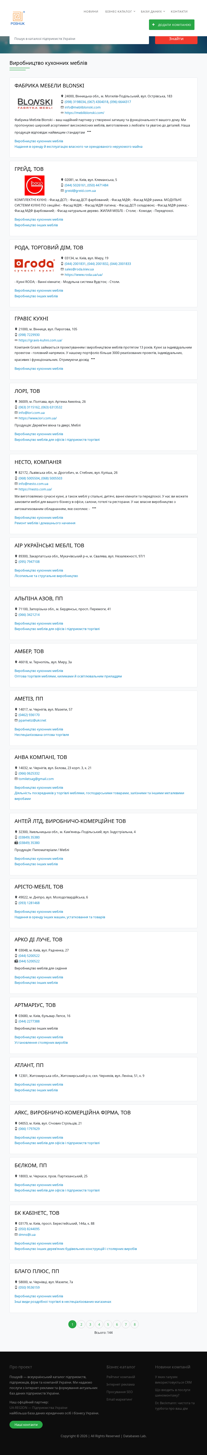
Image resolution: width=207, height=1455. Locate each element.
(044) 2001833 (120, 263)
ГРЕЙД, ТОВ (29, 168)
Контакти (179, 11)
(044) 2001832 (97, 263)
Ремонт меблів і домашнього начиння (45, 523)
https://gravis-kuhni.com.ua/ (40, 340)
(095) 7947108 (29, 561)
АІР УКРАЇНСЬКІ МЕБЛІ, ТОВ (49, 545)
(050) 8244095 (29, 1229)
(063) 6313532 (51, 407)
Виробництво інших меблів (36, 225)
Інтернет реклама (121, 1384)
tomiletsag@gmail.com (36, 779)
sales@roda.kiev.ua (79, 269)
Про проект (21, 1367)
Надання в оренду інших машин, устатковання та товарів (60, 917)
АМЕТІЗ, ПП (29, 698)
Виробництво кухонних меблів (39, 141)
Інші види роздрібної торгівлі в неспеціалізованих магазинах (63, 1301)
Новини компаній (172, 1367)
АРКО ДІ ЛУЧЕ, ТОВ (38, 939)
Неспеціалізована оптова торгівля (42, 734)
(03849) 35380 (29, 837)
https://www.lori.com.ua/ (38, 418)
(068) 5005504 (29, 478)
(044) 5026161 (75, 185)
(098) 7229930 (29, 335)
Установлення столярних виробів (41, 1042)
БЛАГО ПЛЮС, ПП (37, 1271)
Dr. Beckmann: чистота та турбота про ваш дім (175, 1406)
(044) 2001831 (75, 263)
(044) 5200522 (29, 955)
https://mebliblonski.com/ (84, 113)
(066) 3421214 (29, 614)
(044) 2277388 (29, 1021)
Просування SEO (120, 1392)
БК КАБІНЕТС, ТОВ (37, 1212)
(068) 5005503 (51, 478)
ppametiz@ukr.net (32, 720)
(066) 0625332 (29, 773)
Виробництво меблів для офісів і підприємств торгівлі (57, 439)
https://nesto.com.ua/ (35, 489)
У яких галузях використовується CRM (173, 1380)
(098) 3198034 (75, 102)
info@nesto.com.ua (33, 483)
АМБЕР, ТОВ (29, 651)
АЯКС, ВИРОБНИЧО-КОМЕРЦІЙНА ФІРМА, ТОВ (73, 1112)
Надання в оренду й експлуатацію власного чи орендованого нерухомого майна (79, 146)
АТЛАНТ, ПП (29, 1065)
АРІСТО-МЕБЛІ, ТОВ (39, 886)
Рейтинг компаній (121, 1377)
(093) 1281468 (29, 903)
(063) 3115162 (29, 407)
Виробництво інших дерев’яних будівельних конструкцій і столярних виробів (76, 1249)
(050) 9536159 (29, 1287)
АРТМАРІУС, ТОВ (35, 1005)
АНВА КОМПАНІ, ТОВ (41, 757)
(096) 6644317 (120, 102)
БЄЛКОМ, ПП (31, 1165)
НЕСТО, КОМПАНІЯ (38, 462)
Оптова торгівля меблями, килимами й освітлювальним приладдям (68, 676)
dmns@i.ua (27, 1234)
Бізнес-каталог (118, 11)
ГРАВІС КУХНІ (31, 318)
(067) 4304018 (97, 102)
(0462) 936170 (29, 715)
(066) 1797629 (29, 1129)
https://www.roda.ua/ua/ (84, 274)
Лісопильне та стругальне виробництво (46, 576)
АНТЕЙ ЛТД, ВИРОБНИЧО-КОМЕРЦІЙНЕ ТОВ (70, 821)
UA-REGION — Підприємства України (38, 1407)
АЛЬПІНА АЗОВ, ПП (39, 598)
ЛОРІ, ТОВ (27, 390)
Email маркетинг (119, 1399)
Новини (91, 11)
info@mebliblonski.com (83, 107)
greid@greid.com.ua (80, 190)
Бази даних (151, 11)
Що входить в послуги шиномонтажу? (172, 1393)
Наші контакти (26, 1424)
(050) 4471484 (97, 185)
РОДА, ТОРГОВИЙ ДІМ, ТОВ (49, 247)
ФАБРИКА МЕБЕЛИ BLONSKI (49, 85)
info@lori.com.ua (32, 412)
